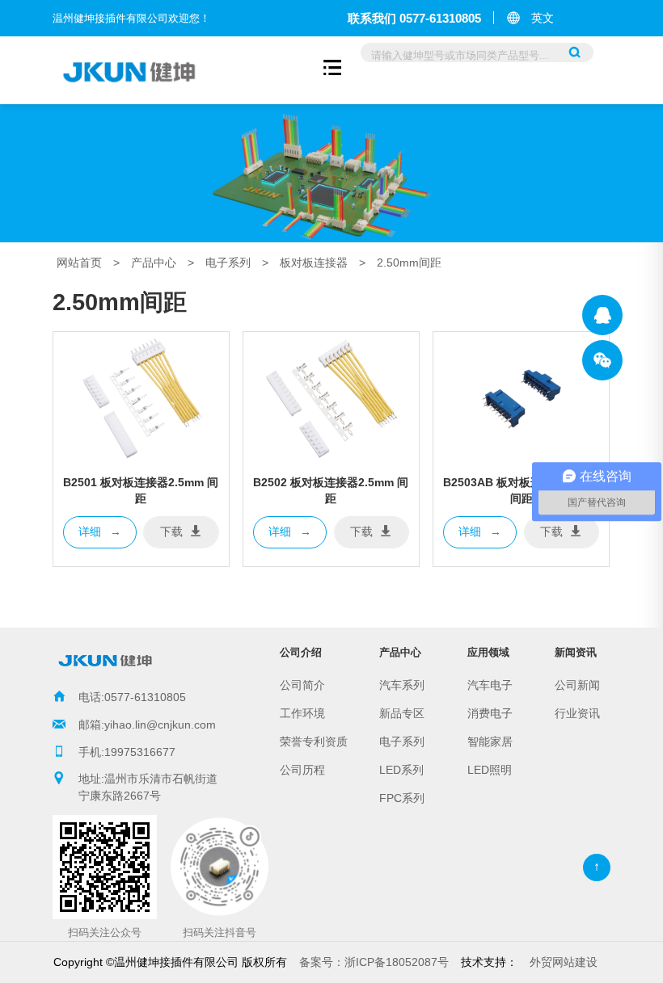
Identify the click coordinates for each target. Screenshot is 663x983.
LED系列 (401, 769)
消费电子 (490, 713)
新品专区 (401, 713)
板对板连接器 (314, 262)
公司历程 (302, 769)
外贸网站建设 (564, 962)
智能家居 (490, 741)
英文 (542, 17)
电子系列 (228, 262)
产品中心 (153, 262)
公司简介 (302, 684)
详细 (99, 531)
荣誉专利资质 (314, 741)
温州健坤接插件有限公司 (602, 315)
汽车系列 (401, 684)
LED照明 (489, 769)
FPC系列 (401, 798)
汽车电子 (490, 684)
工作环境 (302, 713)
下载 (171, 531)
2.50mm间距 (409, 262)
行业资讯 (577, 713)
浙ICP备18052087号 (374, 962)
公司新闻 (577, 684)
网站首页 (79, 262)
